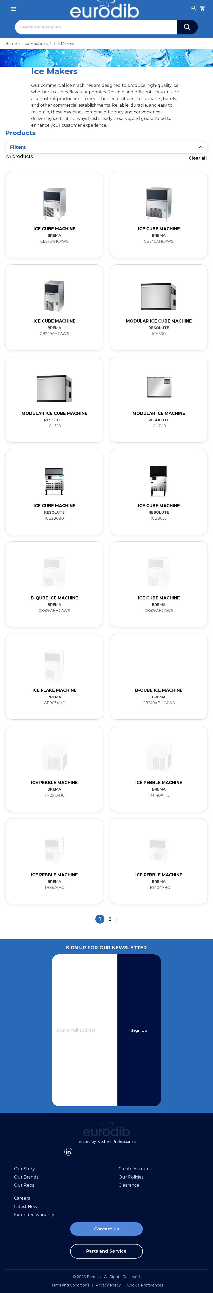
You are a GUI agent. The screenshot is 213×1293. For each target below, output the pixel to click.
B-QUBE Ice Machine (158, 690)
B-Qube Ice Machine (54, 598)
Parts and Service (106, 1251)
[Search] (187, 27)
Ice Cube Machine (54, 228)
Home (11, 43)
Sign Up (139, 1030)
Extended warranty (34, 1214)
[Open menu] (13, 7)
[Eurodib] (106, 1129)
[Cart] (202, 7)
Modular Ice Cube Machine (159, 321)
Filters (18, 147)
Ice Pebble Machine (54, 782)
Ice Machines (35, 43)
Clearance (128, 1185)
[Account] (193, 7)
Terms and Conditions (69, 1285)
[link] (54, 215)
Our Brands (26, 1177)
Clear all (198, 158)
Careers (22, 1198)
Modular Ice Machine (158, 413)
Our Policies (130, 1177)
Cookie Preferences (145, 1285)
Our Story (24, 1168)
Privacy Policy (108, 1285)
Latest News (26, 1206)
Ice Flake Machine (54, 690)
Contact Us (106, 1229)
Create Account (134, 1168)
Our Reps (24, 1185)
